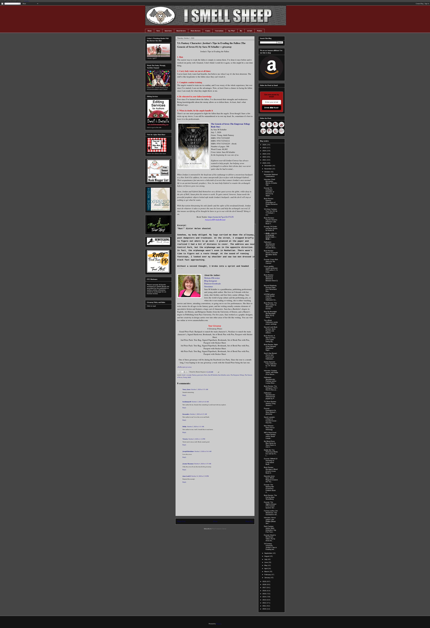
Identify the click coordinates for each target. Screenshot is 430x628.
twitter (217, 278)
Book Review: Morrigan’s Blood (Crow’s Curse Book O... (271, 470)
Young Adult (187, 377)
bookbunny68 (187, 402)
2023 (264, 154)
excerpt (189, 375)
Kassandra (186, 414)
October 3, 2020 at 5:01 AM (203, 451)
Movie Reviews (195, 31)
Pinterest (207, 283)
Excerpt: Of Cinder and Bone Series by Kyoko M (270, 228)
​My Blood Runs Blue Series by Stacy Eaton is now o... (270, 444)
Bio (241, 31)
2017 (264, 587)
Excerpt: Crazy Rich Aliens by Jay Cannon (271, 261)
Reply (184, 395)
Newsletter (208, 286)
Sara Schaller (222, 375)
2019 (264, 581)
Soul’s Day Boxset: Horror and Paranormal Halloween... (270, 356)
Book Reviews (181, 31)
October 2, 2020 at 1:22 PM (196, 439)
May (266, 565)
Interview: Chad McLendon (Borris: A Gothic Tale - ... (270, 182)
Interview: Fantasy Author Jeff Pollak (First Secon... (271, 372)
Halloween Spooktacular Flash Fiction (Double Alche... (270, 244)
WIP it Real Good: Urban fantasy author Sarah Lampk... (270, 435)
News (158, 31)
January (267, 577)
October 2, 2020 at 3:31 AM (195, 426)
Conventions (219, 31)
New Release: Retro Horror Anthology (269, 427)
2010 (264, 609)
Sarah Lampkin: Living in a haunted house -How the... (270, 420)
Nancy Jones (186, 389)
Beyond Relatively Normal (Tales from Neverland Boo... (270, 288)
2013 (264, 600)
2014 (264, 597)
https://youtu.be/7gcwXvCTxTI (220, 216)
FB (212, 278)
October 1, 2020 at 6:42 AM (200, 402)
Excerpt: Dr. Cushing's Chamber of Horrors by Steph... (269, 191)
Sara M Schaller (212, 375)
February (267, 574)
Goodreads (216, 283)
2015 (264, 594)
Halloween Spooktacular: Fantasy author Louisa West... (270, 380)
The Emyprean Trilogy (237, 375)
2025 (264, 148)
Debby (184, 426)
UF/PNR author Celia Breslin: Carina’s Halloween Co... (270, 297)
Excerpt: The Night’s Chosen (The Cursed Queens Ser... (270, 505)
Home (150, 31)
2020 (264, 163)
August (267, 556)
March (266, 571)
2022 (264, 157)
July (266, 559)
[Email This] (178, 372)
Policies (259, 31)
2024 (264, 151)
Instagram (213, 280)
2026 (264, 145)
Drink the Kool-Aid (271, 108)
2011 (264, 606)
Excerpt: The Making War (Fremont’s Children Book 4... (270, 488)
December (268, 165)
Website (207, 278)
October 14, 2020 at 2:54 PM (200, 476)
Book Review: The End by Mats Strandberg (270, 497)
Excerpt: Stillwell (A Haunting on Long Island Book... (270, 461)
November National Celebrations (271, 175)
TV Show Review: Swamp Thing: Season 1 (270, 403)
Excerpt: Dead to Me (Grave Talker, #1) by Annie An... (270, 538)
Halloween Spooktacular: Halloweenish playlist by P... (269, 395)
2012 (264, 603)
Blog (206, 280)
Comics (207, 31)
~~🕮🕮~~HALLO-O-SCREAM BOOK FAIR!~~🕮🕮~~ (270, 236)
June (266, 562)
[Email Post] (217, 372)
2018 (264, 584)
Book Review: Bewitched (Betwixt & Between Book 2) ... (271, 278)
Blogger (218, 624)
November (268, 169)
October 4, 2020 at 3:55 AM (202, 464)
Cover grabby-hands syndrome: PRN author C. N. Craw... (271, 269)
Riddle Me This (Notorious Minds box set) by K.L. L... (271, 452)
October (267, 172)
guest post (200, 375)
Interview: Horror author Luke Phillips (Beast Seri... (270, 520)
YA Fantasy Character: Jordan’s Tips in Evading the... (270, 546)
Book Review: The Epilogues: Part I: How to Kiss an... (271, 388)
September (268, 553)
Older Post (249, 521)
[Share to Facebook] (184, 372)
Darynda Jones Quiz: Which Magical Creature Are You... (271, 479)
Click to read (151, 306)
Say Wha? (231, 31)
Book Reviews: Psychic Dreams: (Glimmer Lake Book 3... (270, 220)
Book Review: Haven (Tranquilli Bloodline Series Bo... (271, 253)
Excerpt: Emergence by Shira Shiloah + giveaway (270, 411)
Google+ (26, 1)
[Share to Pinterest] (187, 372)
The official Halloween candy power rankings (271, 322)
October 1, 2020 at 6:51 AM (198, 414)
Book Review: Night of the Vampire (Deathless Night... (271, 347)
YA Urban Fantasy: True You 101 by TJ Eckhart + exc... (270, 212)
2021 (264, 160)
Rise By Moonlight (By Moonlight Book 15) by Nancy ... (270, 314)
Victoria (185, 439)
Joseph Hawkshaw (188, 451)
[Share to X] (182, 372)
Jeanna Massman (188, 464)
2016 (264, 591)
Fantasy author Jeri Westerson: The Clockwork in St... (271, 512)
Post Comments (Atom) (219, 529)
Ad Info (249, 31)
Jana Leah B (187, 476)
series (228, 375)
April (266, 568)
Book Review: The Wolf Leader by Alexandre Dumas (270, 305)
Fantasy (194, 375)
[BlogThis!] (180, 372)
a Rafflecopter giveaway (184, 367)
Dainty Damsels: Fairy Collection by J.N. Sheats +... (270, 364)
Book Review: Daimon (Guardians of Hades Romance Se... (270, 202)
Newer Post (181, 521)
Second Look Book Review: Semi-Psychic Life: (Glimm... (270, 330)
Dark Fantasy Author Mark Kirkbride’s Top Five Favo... (270, 529)
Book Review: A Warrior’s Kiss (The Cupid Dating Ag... (269, 338)
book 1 (184, 375)
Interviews (168, 31)
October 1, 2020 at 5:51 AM (199, 389)
